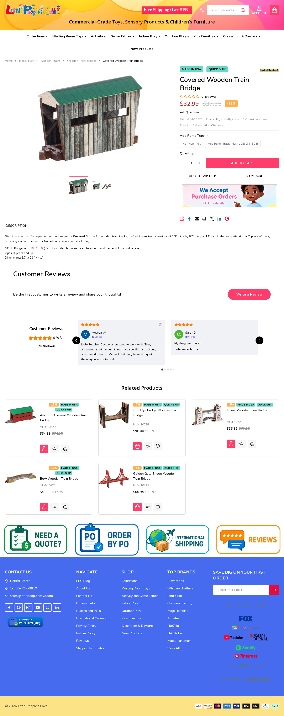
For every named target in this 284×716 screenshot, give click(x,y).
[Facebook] (189, 219)
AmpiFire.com (258, 678)
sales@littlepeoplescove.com (31, 596)
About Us (83, 588)
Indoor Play (148, 36)
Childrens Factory (179, 603)
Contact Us (84, 596)
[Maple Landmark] (269, 70)
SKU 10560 (37, 248)
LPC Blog (83, 581)
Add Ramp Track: (194, 135)
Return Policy (85, 633)
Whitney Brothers (180, 588)
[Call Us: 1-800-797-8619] (202, 10)
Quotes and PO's (88, 611)
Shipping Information (90, 648)
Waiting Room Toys (67, 36)
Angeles (173, 618)
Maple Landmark (179, 640)
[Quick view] (54, 449)
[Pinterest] (227, 219)
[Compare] (65, 449)
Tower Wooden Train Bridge (247, 410)
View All (173, 648)
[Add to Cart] (44, 449)
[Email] (197, 219)
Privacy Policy (86, 626)
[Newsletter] (274, 590)
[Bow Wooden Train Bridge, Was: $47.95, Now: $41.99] (20, 478)
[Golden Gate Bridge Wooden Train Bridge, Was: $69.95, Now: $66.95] (114, 478)
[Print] (204, 219)
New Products (142, 49)
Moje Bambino (177, 611)
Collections (35, 36)
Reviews (82, 640)
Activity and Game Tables (111, 36)
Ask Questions (189, 112)
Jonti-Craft (174, 596)
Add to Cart (242, 163)
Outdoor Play (175, 36)
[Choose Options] (137, 507)
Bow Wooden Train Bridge (59, 478)
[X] (212, 219)
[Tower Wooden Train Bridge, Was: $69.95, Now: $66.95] (207, 414)
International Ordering (91, 618)
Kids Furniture (205, 36)
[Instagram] (28, 607)
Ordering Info (85, 603)
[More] (45, 36)
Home (9, 61)
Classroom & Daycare (240, 36)
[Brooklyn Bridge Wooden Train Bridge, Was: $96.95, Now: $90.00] (114, 414)
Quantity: (187, 153)
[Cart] (274, 10)
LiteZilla (173, 626)
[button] (229, 196)
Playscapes (175, 581)
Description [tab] (16, 225)
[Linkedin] (219, 219)
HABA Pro (175, 633)
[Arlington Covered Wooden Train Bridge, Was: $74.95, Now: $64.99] (20, 414)
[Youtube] (38, 607)
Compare (255, 176)
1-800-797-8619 (23, 588)
